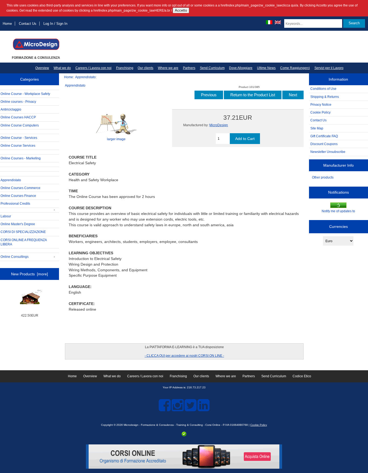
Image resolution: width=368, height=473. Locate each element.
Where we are (168, 68)
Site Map (316, 128)
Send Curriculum (212, 68)
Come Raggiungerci (295, 68)
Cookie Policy (320, 112)
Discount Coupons (324, 144)
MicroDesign (218, 125)
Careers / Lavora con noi (93, 68)
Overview (42, 68)
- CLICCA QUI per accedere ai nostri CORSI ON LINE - (184, 355)
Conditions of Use (323, 88)
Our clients (145, 68)
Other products (323, 177)
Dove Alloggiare (240, 68)
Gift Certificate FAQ (324, 136)
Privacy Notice (320, 104)
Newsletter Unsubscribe (327, 151)
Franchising (124, 68)
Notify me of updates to (338, 211)
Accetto (181, 10)
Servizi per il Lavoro (328, 68)
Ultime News (266, 68)
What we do (62, 68)
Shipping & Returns (324, 96)
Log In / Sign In (55, 24)
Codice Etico (302, 376)
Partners (189, 68)
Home (7, 24)
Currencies (338, 226)
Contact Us (27, 24)
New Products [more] (29, 274)
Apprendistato (85, 77)
